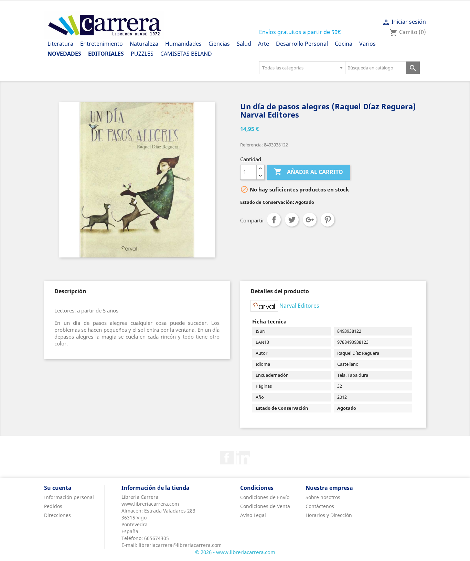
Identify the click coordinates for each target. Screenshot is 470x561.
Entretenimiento (101, 43)
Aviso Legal (253, 515)
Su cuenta (58, 488)
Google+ (310, 220)
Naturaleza (144, 43)
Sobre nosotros (323, 497)
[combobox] (302, 67)
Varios (367, 43)
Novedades (64, 53)
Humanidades (183, 43)
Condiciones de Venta (265, 506)
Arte (263, 43)
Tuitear (292, 220)
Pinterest (327, 220)
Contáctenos (320, 506)
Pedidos (53, 506)
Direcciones (57, 515)
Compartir (274, 220)
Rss (243, 457)
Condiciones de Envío (264, 497)
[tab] (70, 291)
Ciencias (219, 43)
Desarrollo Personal (302, 43)
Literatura (60, 43)
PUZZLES (142, 53)
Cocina (343, 43)
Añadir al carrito (308, 172)
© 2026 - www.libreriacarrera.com (235, 552)
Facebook (227, 457)
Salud (244, 43)
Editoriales (106, 53)
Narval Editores (299, 305)
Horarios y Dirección (329, 515)
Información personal (69, 497)
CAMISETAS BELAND (186, 53)
